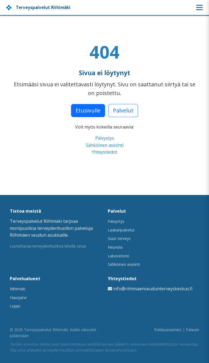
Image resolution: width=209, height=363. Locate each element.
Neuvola (115, 247)
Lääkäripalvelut (121, 230)
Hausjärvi (18, 297)
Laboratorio (118, 255)
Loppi (15, 306)
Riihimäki (17, 288)
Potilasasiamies (168, 329)
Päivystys (104, 138)
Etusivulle (88, 110)
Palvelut (123, 110)
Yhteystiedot (104, 152)
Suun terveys (119, 238)
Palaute (192, 329)
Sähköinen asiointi (105, 145)
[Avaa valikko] (199, 7)
